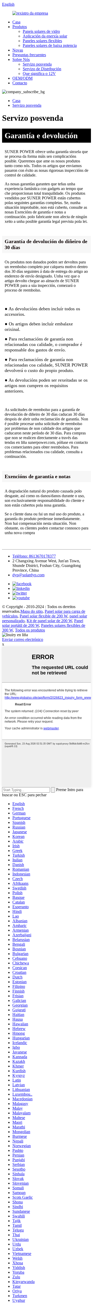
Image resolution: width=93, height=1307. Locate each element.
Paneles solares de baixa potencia (50, 45)
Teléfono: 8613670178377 (34, 556)
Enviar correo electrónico (22, 639)
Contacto (19, 83)
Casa (16, 22)
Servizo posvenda (37, 64)
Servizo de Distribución (42, 69)
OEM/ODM (22, 78)
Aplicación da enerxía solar (45, 36)
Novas (17, 50)
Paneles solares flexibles (42, 41)
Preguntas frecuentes (29, 55)
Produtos (19, 26)
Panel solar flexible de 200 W (43, 616)
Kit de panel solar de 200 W (49, 620)
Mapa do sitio (31, 611)
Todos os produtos (30, 630)
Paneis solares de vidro (41, 31)
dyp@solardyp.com (28, 575)
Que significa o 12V (39, 73)
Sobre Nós (21, 59)
